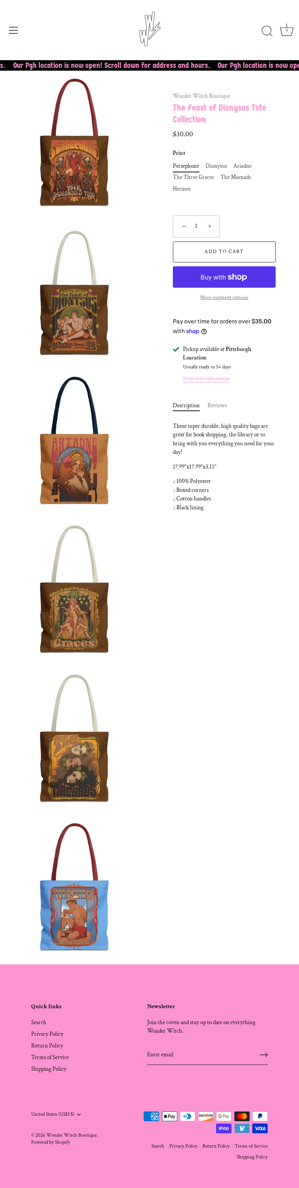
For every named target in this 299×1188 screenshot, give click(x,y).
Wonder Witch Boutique (201, 96)
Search (38, 1022)
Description (186, 405)
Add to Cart (224, 251)
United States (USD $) (52, 1114)
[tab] (190, 405)
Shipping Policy (49, 1069)
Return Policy (47, 1045)
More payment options (224, 297)
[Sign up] (264, 1055)
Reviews (217, 405)
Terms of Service (50, 1057)
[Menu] (13, 30)
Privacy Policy (47, 1034)
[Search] (267, 31)
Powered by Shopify (50, 1142)
